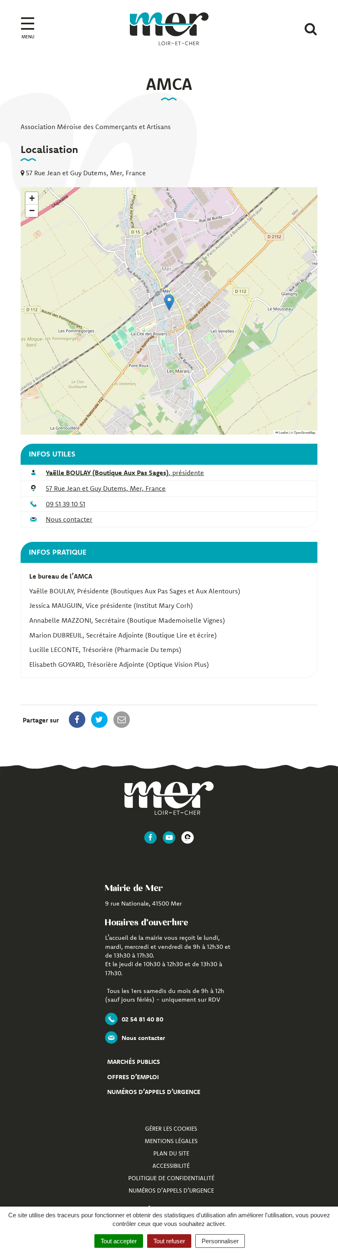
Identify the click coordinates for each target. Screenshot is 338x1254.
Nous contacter (69, 519)
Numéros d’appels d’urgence (153, 1092)
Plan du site (171, 1153)
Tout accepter (119, 1241)
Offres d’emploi (133, 1077)
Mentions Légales (171, 1141)
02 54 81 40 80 (142, 1019)
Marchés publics (133, 1062)
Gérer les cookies (171, 1128)
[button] (169, 302)
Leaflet (283, 432)
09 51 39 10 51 (65, 504)
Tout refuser (169, 1241)
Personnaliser (220, 1241)
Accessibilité (171, 1165)
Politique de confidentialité (171, 1178)
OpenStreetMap (304, 432)
